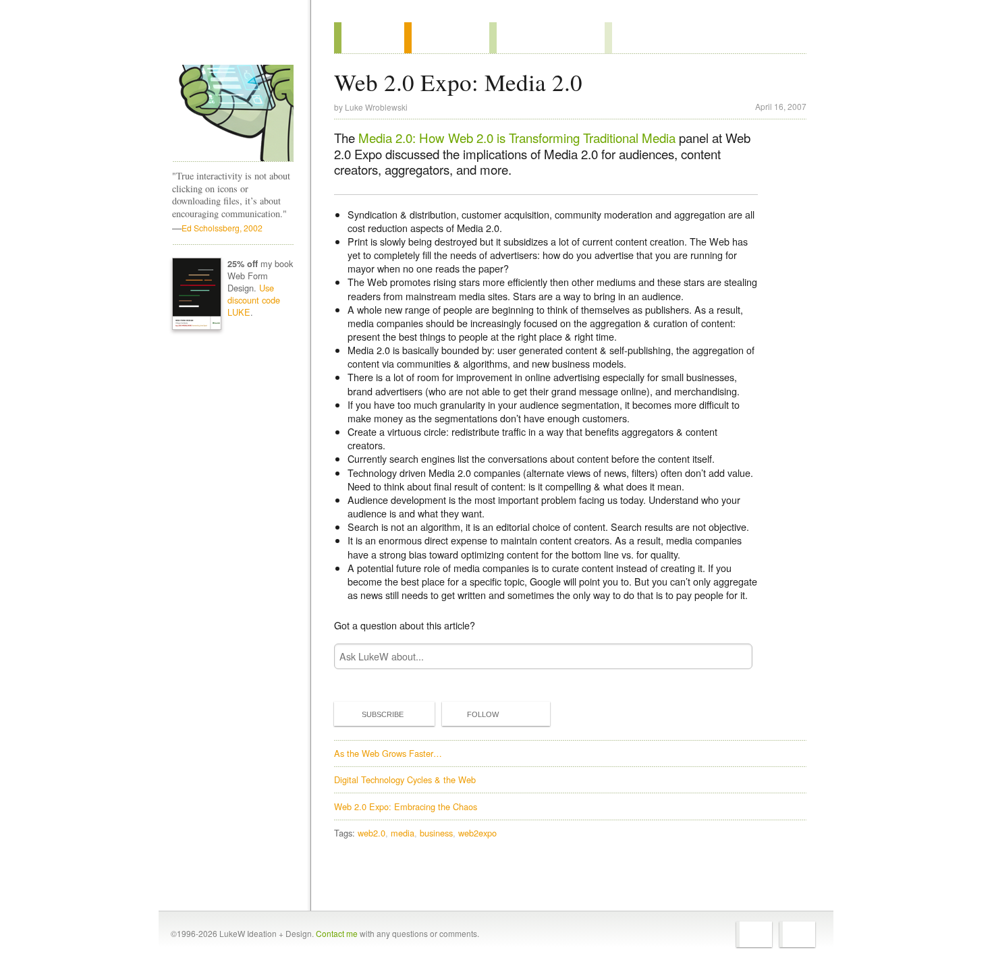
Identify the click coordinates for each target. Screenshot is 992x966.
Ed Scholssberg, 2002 (222, 227)
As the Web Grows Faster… (388, 753)
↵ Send (733, 656)
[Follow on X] (754, 934)
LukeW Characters (233, 113)
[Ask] (632, 37)
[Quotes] (446, 37)
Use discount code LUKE (253, 299)
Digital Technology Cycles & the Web (405, 779)
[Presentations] (547, 37)
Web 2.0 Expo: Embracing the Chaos (405, 806)
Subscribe (383, 714)
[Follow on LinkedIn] (797, 934)
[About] (369, 37)
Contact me (337, 933)
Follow (483, 714)
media (402, 832)
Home (228, 40)
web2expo (477, 832)
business (436, 832)
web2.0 (371, 832)
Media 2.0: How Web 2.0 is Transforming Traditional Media (517, 137)
